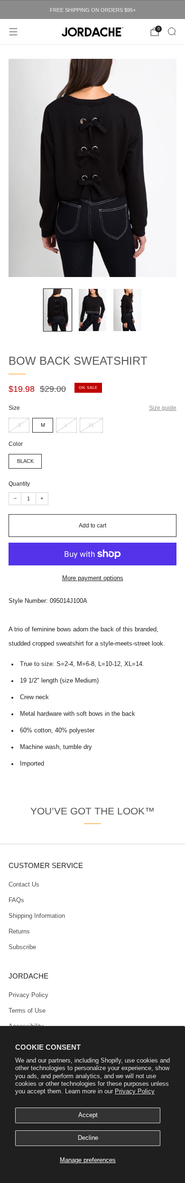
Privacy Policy (135, 1091)
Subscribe (22, 947)
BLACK (25, 461)
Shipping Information (37, 916)
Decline (88, 1138)
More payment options (92, 578)
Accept (88, 1115)
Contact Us (24, 884)
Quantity (19, 484)
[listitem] (92, 9)
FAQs (16, 900)
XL (91, 425)
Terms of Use (27, 1010)
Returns (19, 931)
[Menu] (13, 32)
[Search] (171, 31)
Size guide (162, 408)
